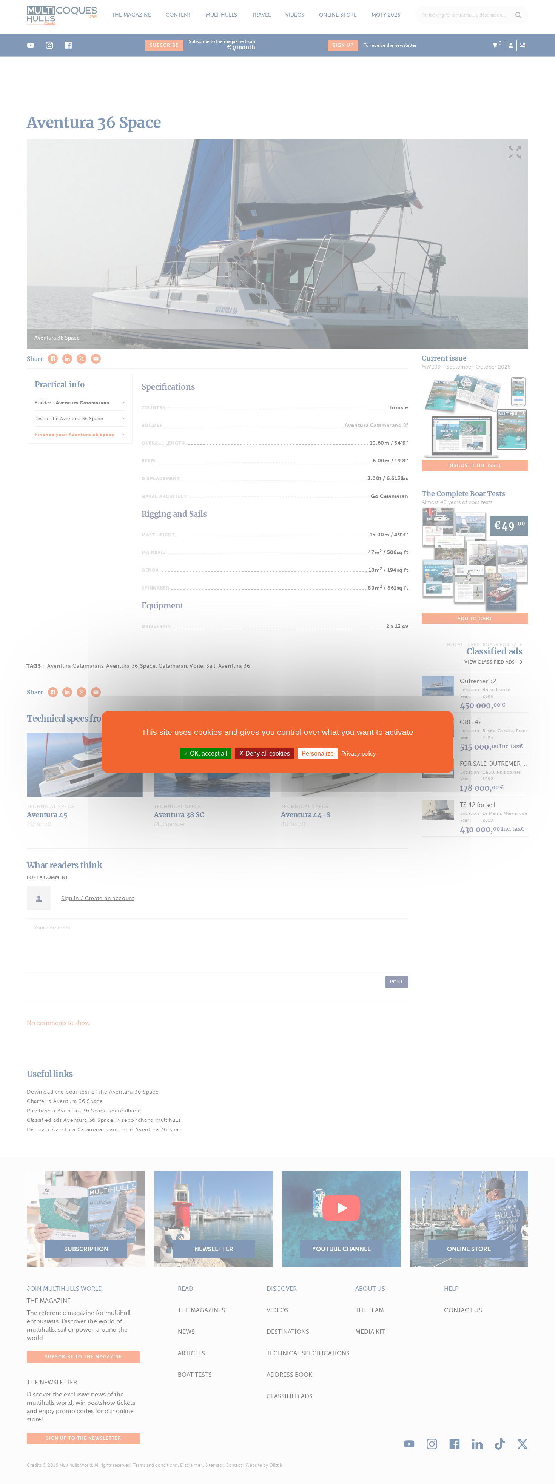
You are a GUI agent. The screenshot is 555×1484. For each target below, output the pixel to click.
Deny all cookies (267, 753)
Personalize (318, 753)
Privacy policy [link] (358, 753)
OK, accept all (207, 753)
